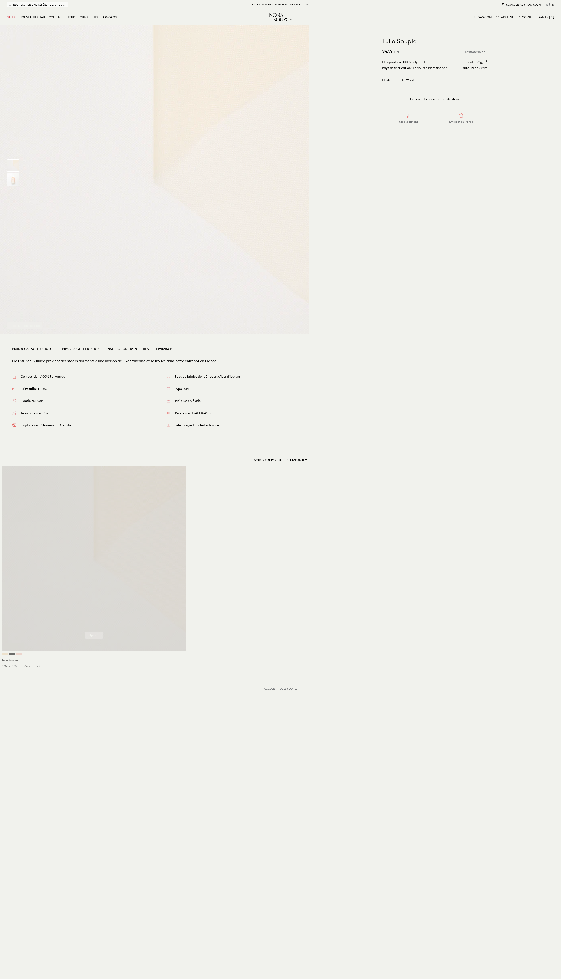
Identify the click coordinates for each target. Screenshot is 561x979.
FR (552, 5)
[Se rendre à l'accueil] (280, 17)
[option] (154, 179)
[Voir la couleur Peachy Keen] (19, 654)
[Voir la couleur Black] (12, 654)
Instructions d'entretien (128, 349)
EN (546, 5)
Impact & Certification (80, 349)
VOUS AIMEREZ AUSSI (268, 460)
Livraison (164, 349)
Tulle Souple (287, 688)
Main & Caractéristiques (33, 349)
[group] (13, 165)
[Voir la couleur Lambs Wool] (5, 654)
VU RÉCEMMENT (296, 460)
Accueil (269, 688)
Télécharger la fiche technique (197, 425)
